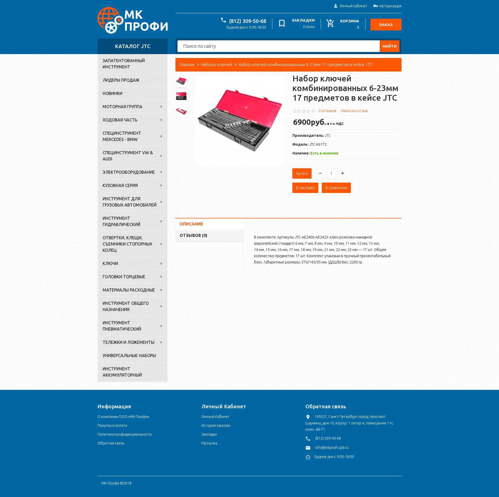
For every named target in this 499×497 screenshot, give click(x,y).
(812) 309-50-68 (247, 21)
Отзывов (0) (193, 235)
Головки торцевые (124, 276)
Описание (191, 224)
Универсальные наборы (129, 355)
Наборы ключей (216, 64)
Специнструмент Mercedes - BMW (122, 136)
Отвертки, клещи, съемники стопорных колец (127, 244)
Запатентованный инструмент (124, 63)
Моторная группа (122, 106)
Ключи (110, 263)
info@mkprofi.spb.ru (332, 448)
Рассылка (209, 443)
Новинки (112, 93)
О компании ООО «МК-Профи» (123, 417)
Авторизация (390, 6)
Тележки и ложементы (128, 342)
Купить (302, 173)
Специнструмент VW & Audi (128, 155)
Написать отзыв (354, 111)
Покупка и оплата (112, 425)
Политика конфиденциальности (124, 434)
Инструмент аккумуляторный (122, 371)
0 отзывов (328, 111)
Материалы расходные (129, 290)
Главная (186, 64)
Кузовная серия (120, 185)
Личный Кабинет (215, 417)
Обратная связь (110, 443)
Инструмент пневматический (122, 325)
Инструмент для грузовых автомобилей (129, 201)
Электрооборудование (129, 172)
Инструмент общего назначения (126, 306)
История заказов (215, 425)
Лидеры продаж (121, 80)
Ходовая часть (120, 120)
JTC (328, 135)
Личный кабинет (353, 6)
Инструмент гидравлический (121, 221)
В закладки (305, 188)
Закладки (209, 434)
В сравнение (336, 188)
